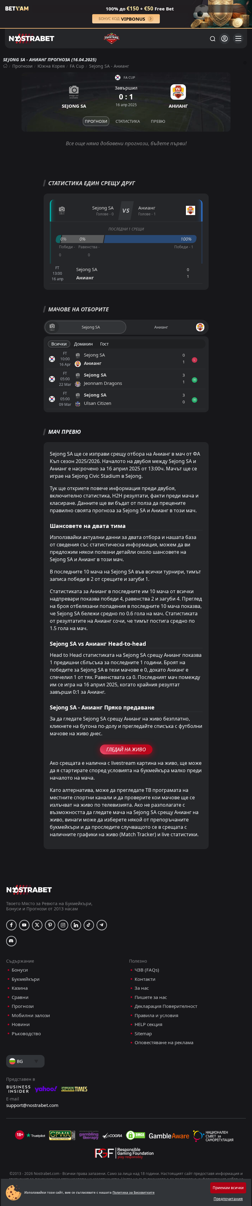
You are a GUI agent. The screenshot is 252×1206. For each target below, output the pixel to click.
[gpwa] (62, 1135)
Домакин (83, 344)
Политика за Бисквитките (133, 1192)
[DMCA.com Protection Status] (135, 1135)
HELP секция (148, 1024)
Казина (20, 988)
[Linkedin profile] (76, 925)
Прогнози (22, 66)
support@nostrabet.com (32, 1105)
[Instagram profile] (63, 925)
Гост (104, 344)
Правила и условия (156, 1015)
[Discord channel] (11, 941)
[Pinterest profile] (50, 925)
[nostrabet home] (29, 890)
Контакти (145, 979)
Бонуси (20, 970)
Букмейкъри (26, 979)
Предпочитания (228, 1198)
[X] (37, 925)
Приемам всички (228, 1187)
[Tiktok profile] (89, 925)
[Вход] (224, 38)
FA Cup (77, 66)
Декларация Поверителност (166, 1006)
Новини (21, 1024)
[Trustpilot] (35, 1135)
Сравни (20, 997)
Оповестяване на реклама (164, 1042)
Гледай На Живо (126, 749)
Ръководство (26, 1033)
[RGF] (124, 1154)
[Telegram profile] (101, 925)
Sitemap (143, 1033)
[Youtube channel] (24, 925)
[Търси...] (212, 38)
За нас (142, 988)
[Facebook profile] (11, 925)
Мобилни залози (31, 1015)
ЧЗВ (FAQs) (147, 970)
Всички (59, 344)
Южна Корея (51, 66)
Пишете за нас (151, 997)
